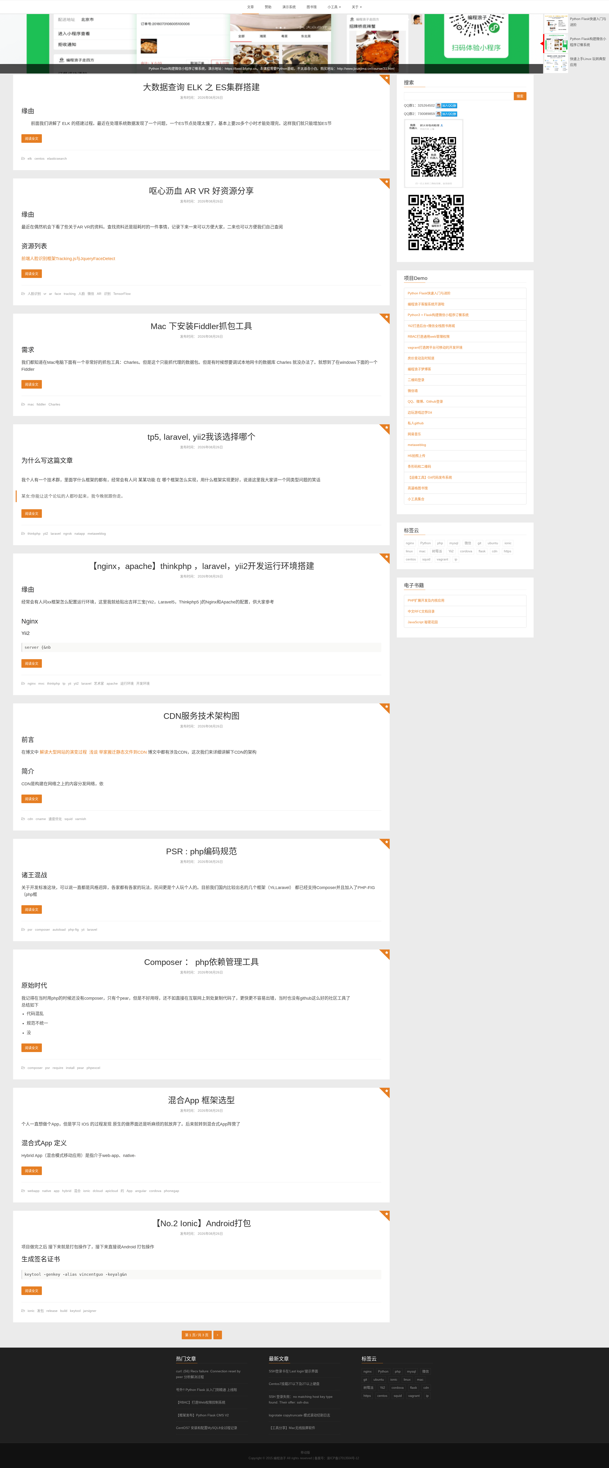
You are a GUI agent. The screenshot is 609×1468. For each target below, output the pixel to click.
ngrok (67, 533)
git (479, 543)
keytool (75, 1311)
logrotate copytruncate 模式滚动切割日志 (299, 1415)
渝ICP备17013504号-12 (343, 1458)
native (46, 1191)
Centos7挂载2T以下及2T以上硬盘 (294, 1384)
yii (69, 683)
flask (482, 551)
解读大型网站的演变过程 (63, 752)
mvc (41, 683)
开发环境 (143, 683)
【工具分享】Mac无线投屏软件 (292, 1428)
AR (99, 294)
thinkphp (34, 533)
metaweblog (97, 533)
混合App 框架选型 (201, 1100)
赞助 (268, 7)
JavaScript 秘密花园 (423, 622)
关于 (355, 7)
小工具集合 (416, 499)
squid (68, 819)
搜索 (520, 96)
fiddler (41, 404)
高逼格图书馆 (418, 488)
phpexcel (93, 1068)
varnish (80, 819)
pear (80, 1068)
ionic (86, 1191)
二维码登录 (416, 380)
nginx (32, 683)
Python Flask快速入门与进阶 (429, 293)
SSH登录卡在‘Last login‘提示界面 (293, 1371)
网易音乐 (414, 434)
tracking (70, 294)
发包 (40, 1311)
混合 (77, 1191)
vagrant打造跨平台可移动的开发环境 (435, 347)
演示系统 (289, 7)
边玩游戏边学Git (420, 412)
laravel (56, 533)
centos (39, 158)
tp (64, 683)
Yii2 (451, 551)
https (507, 551)
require (58, 1068)
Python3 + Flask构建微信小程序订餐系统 (438, 315)
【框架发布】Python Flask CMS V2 (202, 1415)
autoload (59, 929)
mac (31, 404)
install (70, 1068)
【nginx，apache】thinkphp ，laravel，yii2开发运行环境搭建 (201, 566)
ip (456, 559)
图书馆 (312, 7)
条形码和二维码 (419, 466)
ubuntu (493, 543)
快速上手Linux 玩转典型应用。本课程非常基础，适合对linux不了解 (271, 68)
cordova (155, 1191)
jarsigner (89, 1311)
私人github (416, 423)
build (63, 1311)
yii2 (45, 533)
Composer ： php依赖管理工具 (201, 962)
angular (141, 1191)
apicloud (111, 1191)
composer (42, 929)
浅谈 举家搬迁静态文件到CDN (118, 752)
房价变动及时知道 (421, 358)
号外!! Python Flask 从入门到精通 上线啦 (206, 1390)
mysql (453, 543)
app (56, 1191)
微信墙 (413, 391)
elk (30, 158)
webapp (33, 1191)
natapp (79, 533)
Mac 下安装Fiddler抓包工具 (201, 326)
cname (41, 819)
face (58, 294)
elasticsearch (57, 158)
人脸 (81, 294)
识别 (107, 294)
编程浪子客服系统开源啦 (426, 304)
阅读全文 (31, 138)
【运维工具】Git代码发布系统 (430, 477)
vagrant (442, 559)
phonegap (171, 1191)
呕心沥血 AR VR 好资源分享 (201, 191)
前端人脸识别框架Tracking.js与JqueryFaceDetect (68, 258)
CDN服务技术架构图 (201, 716)
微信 (91, 294)
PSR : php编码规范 (201, 851)
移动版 (305, 1452)
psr (30, 929)
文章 (250, 7)
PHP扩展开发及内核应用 (426, 600)
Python (425, 543)
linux (409, 551)
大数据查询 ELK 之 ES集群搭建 (201, 87)
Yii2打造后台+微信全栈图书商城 (431, 326)
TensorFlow (122, 294)
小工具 (333, 7)
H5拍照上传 (416, 456)
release (52, 1311)
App (130, 1191)
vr (45, 294)
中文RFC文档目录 (421, 611)
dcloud (98, 1191)
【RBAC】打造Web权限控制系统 (200, 1402)
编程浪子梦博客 (419, 369)
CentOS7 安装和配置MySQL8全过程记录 (206, 1428)
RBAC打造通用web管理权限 (429, 336)
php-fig (73, 929)
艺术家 (99, 683)
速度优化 (55, 819)
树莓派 (437, 551)
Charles (54, 404)
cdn (30, 819)
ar (50, 294)
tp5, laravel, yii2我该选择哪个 (201, 436)
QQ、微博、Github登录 (425, 401)
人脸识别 (34, 294)
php (440, 543)
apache (112, 683)
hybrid (66, 1191)
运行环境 (127, 683)
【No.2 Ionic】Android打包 (201, 1223)
